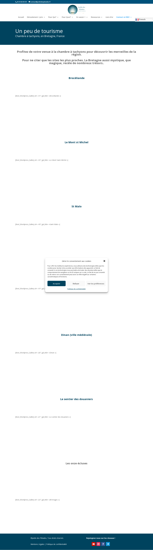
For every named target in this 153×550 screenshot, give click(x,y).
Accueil (21, 17)
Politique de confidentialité (76, 289)
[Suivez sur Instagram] (98, 544)
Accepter (56, 283)
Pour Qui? (52, 17)
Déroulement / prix (35, 17)
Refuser (76, 283)
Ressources (95, 17)
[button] (104, 261)
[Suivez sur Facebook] (103, 544)
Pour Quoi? (66, 17)
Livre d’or (109, 17)
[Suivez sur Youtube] (94, 544)
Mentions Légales (37, 544)
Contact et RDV (122, 17)
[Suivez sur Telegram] (108, 544)
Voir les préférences (95, 283)
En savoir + (80, 17)
